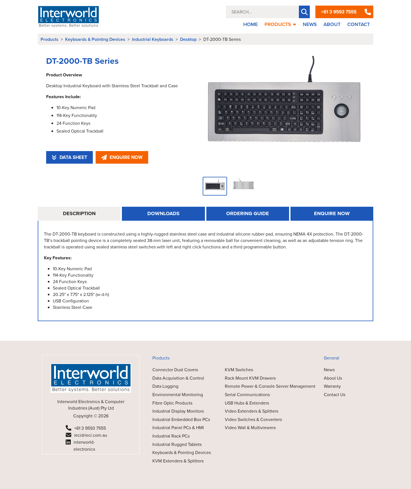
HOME (250, 24)
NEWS (310, 24)
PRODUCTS (277, 24)
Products (49, 39)
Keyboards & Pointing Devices (95, 39)
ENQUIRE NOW (126, 157)
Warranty (332, 386)
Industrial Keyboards (152, 39)
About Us (333, 378)
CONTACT (358, 24)
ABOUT (332, 24)
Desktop (188, 39)
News (329, 369)
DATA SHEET (73, 157)
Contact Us (334, 394)
